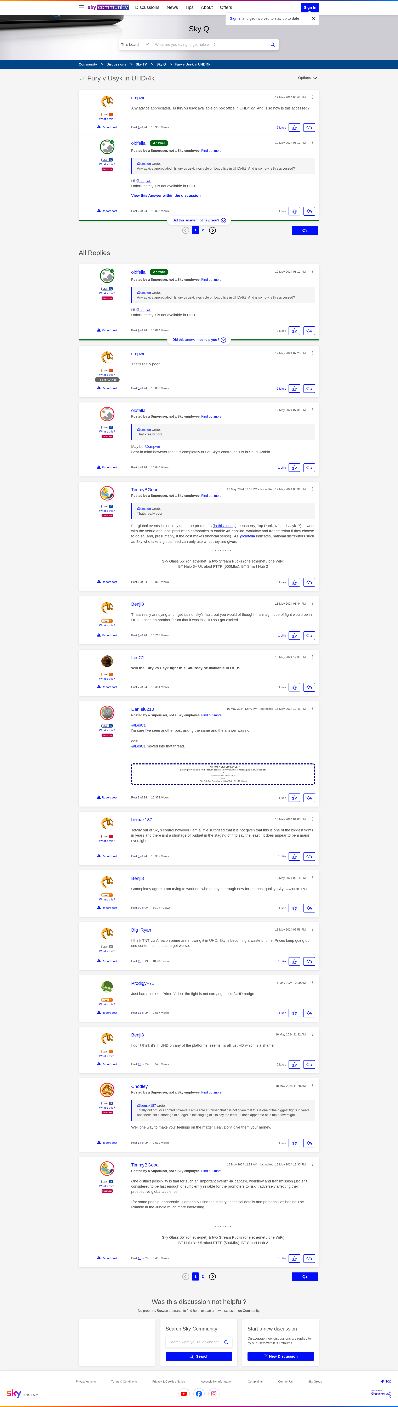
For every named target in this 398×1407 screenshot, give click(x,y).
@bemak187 (146, 1105)
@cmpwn (144, 163)
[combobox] (209, 44)
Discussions (147, 7)
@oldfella (247, 536)
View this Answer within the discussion (166, 195)
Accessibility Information (216, 1381)
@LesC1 (138, 725)
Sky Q (199, 28)
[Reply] (309, 127)
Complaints (255, 1381)
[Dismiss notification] (314, 18)
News (172, 7)
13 (139, 1064)
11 (139, 961)
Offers (226, 7)
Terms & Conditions (124, 1381)
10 (139, 907)
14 (139, 1142)
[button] (312, 97)
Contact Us (285, 1381)
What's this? (107, 118)
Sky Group (315, 1381)
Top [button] (388, 1381)
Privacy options (86, 1381)
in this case (223, 526)
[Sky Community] (108, 7)
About (207, 7)
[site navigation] (81, 7)
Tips (189, 7)
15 (139, 1258)
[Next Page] (212, 230)
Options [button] (304, 78)
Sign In (310, 7)
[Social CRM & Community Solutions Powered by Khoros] (381, 1394)
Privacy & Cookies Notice (168, 1381)
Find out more (211, 150)
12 (139, 1012)
